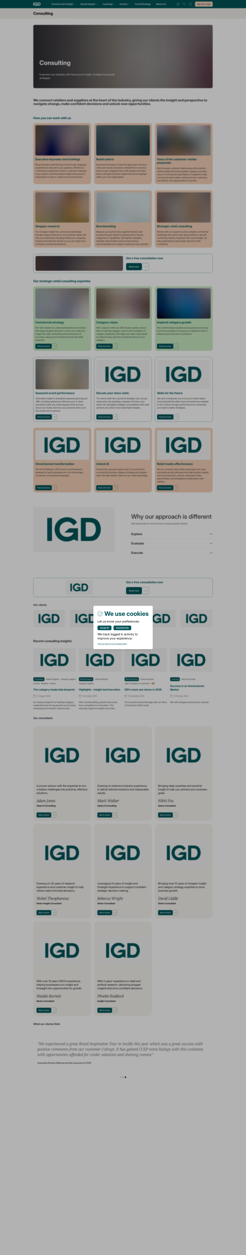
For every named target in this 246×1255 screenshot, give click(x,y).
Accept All (104, 628)
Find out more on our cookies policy (112, 644)
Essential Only (122, 628)
